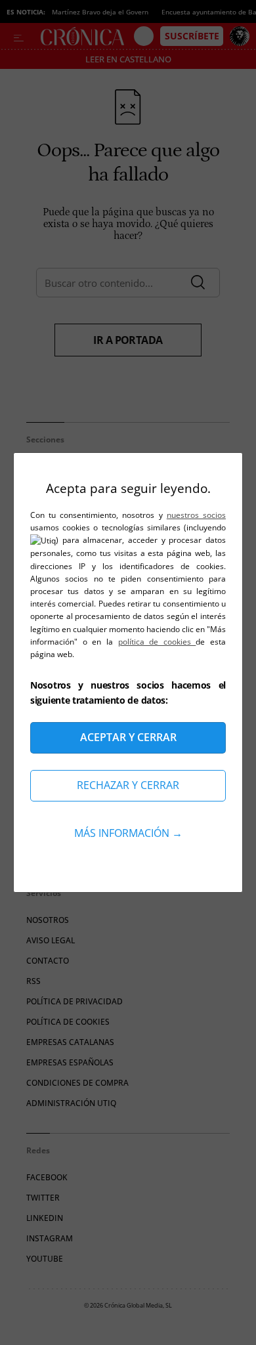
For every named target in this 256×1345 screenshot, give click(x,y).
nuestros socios (196, 515)
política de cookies (157, 641)
